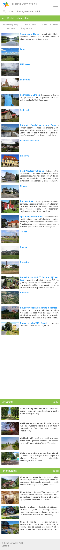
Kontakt (5, 546)
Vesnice (11, 28)
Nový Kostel (26, 28)
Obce (56, 25)
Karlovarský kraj (9, 25)
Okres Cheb (30, 25)
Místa (44, 25)
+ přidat (55, 402)
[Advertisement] (30, 368)
